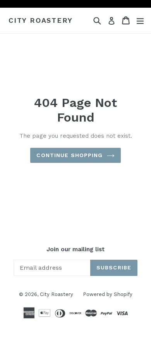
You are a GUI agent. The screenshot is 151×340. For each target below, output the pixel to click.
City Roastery (40, 20)
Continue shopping (69, 155)
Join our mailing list (75, 249)
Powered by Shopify (107, 294)
